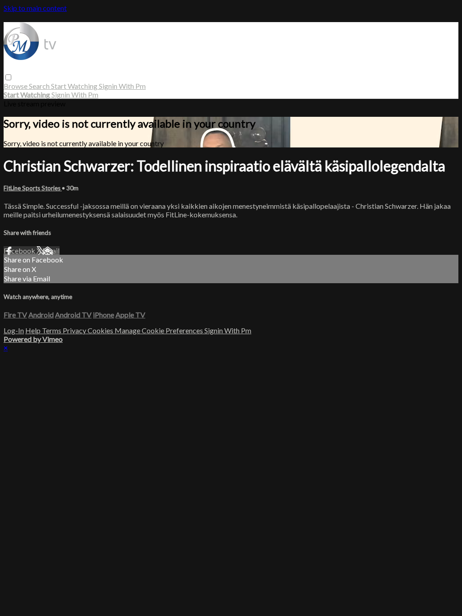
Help (33, 330)
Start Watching (75, 86)
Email (51, 250)
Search (40, 86)
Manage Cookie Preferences (159, 330)
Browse (16, 86)
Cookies (101, 330)
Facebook (20, 250)
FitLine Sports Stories (33, 188)
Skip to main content (35, 8)
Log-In (14, 330)
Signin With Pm (122, 86)
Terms (52, 330)
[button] (8, 77)
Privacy (75, 330)
